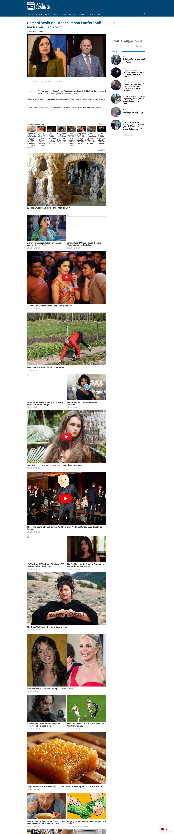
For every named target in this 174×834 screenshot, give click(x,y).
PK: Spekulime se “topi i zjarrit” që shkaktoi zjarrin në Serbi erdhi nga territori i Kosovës (133, 73)
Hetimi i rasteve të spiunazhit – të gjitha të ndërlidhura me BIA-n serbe (134, 61)
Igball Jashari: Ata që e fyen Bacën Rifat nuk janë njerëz (133, 113)
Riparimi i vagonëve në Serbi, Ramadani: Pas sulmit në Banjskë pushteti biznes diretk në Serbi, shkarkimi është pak (133, 86)
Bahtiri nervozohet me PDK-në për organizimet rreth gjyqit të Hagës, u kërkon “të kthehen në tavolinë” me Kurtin (134, 99)
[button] (144, 14)
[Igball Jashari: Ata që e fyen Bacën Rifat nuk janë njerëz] (116, 112)
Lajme (124, 56)
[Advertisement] (66, 118)
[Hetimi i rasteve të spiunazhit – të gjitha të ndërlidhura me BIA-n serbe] (116, 60)
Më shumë (127, 134)
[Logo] (42, 6)
